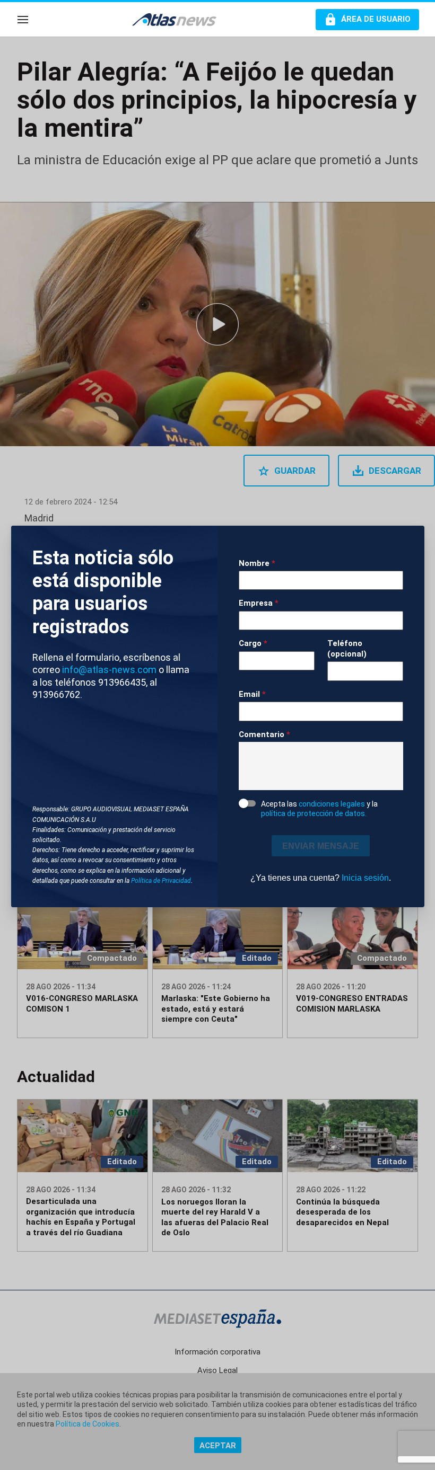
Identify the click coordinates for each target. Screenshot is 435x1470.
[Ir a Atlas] (179, 19)
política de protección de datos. (314, 813)
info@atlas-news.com (109, 669)
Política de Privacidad (161, 880)
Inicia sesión (365, 877)
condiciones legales (332, 804)
